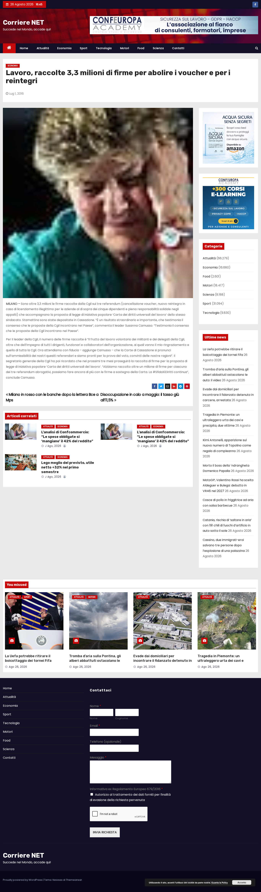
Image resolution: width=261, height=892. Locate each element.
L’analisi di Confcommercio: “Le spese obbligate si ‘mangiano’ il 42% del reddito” (67, 436)
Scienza (158, 48)
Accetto (241, 882)
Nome (95, 706)
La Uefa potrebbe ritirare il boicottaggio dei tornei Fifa (28, 658)
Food (141, 48)
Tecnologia (104, 48)
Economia (64, 48)
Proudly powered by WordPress (23, 880)
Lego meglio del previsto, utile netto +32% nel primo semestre (67, 467)
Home (24, 48)
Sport (84, 48)
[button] (256, 48)
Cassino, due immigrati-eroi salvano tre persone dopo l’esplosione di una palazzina (224, 545)
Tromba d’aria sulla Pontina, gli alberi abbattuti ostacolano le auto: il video (225, 374)
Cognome (121, 718)
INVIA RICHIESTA (105, 832)
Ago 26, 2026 (18, 667)
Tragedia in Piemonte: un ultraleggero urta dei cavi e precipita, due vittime (223, 420)
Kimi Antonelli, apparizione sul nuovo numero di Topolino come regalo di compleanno (227, 445)
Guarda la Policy (219, 882)
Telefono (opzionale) (105, 742)
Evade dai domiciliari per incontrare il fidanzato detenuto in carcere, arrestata (228, 394)
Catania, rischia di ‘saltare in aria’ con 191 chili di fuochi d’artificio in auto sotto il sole (227, 525)
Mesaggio (98, 758)
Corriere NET (23, 22)
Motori (124, 48)
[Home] (9, 48)
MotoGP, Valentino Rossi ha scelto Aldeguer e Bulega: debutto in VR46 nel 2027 (228, 485)
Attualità (43, 48)
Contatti (178, 48)
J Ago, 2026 (52, 446)
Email (95, 726)
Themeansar (74, 880)
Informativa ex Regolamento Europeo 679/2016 (126, 789)
